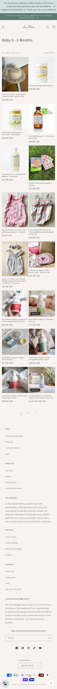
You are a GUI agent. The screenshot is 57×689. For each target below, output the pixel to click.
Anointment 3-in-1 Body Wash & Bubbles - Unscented (14, 175)
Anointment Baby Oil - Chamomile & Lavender (42, 137)
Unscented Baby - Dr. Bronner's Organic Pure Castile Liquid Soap (41, 397)
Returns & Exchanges (14, 436)
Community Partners (13, 488)
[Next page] (36, 413)
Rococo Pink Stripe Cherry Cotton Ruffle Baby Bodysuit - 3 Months (14, 231)
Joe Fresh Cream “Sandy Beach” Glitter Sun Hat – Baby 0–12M (14, 95)
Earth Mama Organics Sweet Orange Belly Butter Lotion (39, 358)
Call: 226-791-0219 (13, 589)
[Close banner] (54, 6)
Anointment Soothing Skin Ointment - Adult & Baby (12, 134)
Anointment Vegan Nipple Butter (41, 86)
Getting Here (10, 577)
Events (8, 476)
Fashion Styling (11, 543)
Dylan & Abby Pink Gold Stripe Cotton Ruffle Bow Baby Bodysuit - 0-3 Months (41, 232)
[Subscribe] (49, 638)
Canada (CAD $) (27, 665)
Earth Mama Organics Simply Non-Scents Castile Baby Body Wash (15, 320)
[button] (3, 27)
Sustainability (10, 482)
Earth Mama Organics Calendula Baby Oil (41, 320)
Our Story (9, 470)
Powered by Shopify (39, 684)
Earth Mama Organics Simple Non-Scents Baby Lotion (15, 397)
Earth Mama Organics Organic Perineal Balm (13, 358)
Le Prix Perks (10, 537)
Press (7, 583)
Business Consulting (13, 549)
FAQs (7, 454)
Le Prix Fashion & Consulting (25, 684)
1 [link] (21, 413)
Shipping (9, 442)
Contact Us (9, 571)
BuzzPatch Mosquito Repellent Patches (40, 184)
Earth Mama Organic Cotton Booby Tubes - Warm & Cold (39, 271)
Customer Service (12, 448)
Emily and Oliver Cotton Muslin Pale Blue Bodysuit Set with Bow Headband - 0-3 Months (14, 281)
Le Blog (8, 555)
